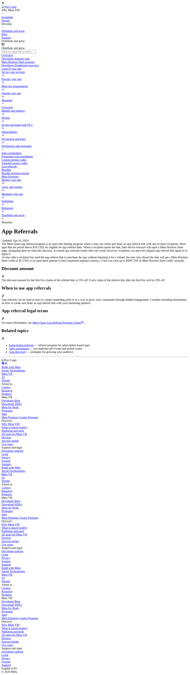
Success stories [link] (10, 440)
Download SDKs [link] (11, 404)
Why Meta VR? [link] (10, 424)
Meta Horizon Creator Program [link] (19, 417)
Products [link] (6, 394)
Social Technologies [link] (13, 370)
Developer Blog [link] (10, 400)
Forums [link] (5, 460)
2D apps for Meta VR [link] (14, 434)
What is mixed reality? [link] (14, 427)
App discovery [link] (17, 351)
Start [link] (4, 414)
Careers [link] (5, 387)
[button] (95, 3)
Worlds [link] (5, 380)
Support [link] (6, 464)
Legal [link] (4, 454)
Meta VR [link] (6, 373)
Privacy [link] (5, 457)
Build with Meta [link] (11, 367)
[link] (9, 6)
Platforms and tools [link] (12, 430)
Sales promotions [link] (19, 348)
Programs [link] (7, 410)
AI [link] (3, 377)
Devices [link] (6, 437)
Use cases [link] (7, 444)
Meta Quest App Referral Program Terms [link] (56, 322)
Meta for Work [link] (10, 407)
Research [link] (6, 390)
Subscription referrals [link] (21, 345)
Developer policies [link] (12, 450)
